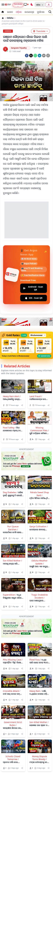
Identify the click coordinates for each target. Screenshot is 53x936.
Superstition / (9, 594)
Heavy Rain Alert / (11, 396)
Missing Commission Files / (39, 429)
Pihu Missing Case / (12, 659)
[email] (44, 55)
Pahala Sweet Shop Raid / (39, 494)
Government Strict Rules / (13, 723)
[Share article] (22, 405)
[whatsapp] (35, 55)
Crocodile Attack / (11, 691)
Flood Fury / (35, 659)
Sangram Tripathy (19, 48)
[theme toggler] (31, 4)
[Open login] (49, 4)
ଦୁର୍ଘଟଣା (40, 12)
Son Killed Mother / (12, 560)
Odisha (10, 18)
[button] (9, 345)
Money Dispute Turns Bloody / (39, 757)
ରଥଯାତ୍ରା (29, 12)
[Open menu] (2, 4)
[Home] (3, 18)
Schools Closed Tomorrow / (13, 757)
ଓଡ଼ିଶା (19, 12)
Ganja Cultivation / (38, 526)
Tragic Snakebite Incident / (39, 596)
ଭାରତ (10, 12)
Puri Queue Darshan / (13, 528)
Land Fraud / (35, 396)
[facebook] (27, 55)
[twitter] (31, 55)
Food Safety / (9, 427)
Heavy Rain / (35, 691)
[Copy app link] (48, 55)
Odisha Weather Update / (40, 562)
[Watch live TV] (26, 4)
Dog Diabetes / (10, 492)
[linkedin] (39, 55)
